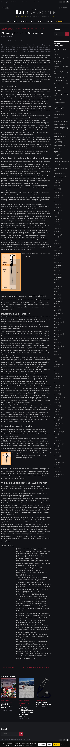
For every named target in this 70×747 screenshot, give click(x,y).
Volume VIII (11, 32)
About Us (24, 24)
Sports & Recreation (25, 706)
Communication (59, 83)
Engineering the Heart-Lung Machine (43, 706)
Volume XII (57, 316)
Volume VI (21, 707)
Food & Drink (5, 703)
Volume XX (57, 412)
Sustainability (58, 176)
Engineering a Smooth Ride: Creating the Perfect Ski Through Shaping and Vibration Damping (26, 714)
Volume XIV (57, 336)
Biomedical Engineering (8, 31)
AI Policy (40, 24)
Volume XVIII (58, 400)
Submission (59, 24)
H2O (55, 120)
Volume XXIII (58, 434)
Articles (15, 24)
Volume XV (57, 367)
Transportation (59, 179)
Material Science (59, 139)
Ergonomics (57, 114)
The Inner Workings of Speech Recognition (36, 670)
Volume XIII (57, 324)
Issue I (42, 31)
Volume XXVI (58, 477)
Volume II (57, 198)
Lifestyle (3, 32)
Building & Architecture (61, 69)
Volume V (57, 237)
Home (9, 24)
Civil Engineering (59, 80)
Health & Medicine (21, 31)
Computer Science (59, 86)
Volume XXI (57, 420)
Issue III (21, 703)
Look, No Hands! (7, 670)
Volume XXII (57, 426)
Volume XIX (57, 348)
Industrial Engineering (61, 130)
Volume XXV (57, 465)
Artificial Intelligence (60, 60)
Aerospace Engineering (61, 52)
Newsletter (49, 24)
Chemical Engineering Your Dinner (7, 708)
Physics (56, 154)
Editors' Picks (58, 90)
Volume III (10, 704)
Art (55, 57)
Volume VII (57, 268)
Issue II (56, 188)
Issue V (56, 253)
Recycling (57, 161)
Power (56, 157)
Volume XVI (57, 379)
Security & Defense (60, 164)
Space (56, 167)
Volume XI (44, 703)
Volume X (57, 289)
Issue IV (56, 195)
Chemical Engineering (7, 701)
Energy (56, 102)
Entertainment (23, 701)
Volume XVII (57, 388)
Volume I (56, 183)
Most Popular (23, 704)
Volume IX (57, 222)
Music (56, 151)
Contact (32, 24)
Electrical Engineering (61, 96)
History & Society (33, 31)
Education (57, 93)
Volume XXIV (58, 446)
